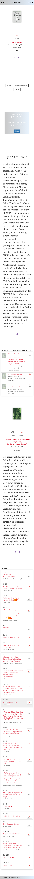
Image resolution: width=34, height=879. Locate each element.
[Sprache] (30, 2)
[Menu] (1, 2)
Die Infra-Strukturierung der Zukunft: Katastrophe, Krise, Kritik (12, 761)
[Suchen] (3, 2)
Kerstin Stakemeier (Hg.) (13, 439)
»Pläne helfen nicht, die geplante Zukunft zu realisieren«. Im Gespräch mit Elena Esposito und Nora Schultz (12, 613)
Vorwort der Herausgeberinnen (9, 575)
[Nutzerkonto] (29, 2)
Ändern (17, 131)
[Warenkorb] (32, 2)
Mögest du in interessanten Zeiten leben (12, 646)
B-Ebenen (6, 627)
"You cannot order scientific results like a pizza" (16, 386)
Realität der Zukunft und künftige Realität (11, 599)
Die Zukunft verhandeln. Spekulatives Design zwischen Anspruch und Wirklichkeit (12, 731)
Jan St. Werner (17, 42)
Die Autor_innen (8, 857)
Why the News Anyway (15, 374)
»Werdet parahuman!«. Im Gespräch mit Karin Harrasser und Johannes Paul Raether (12, 845)
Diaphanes (17, 2)
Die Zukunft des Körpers (11, 824)
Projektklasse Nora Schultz (11, 637)
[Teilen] (18, 58)
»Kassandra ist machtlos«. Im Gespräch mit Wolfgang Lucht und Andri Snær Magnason (12, 659)
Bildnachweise (7, 865)
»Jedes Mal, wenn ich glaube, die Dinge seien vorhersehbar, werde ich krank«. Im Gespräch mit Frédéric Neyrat (13, 689)
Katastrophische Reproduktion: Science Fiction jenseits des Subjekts (13, 794)
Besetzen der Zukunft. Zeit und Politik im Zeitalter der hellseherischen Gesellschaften (13, 673)
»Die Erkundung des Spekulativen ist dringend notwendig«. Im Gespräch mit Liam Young (12, 746)
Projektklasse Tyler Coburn (11, 816)
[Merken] (15, 58)
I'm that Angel (7, 806)
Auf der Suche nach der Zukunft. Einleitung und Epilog (12, 587)
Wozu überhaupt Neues (10, 702)
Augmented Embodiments (11, 833)
